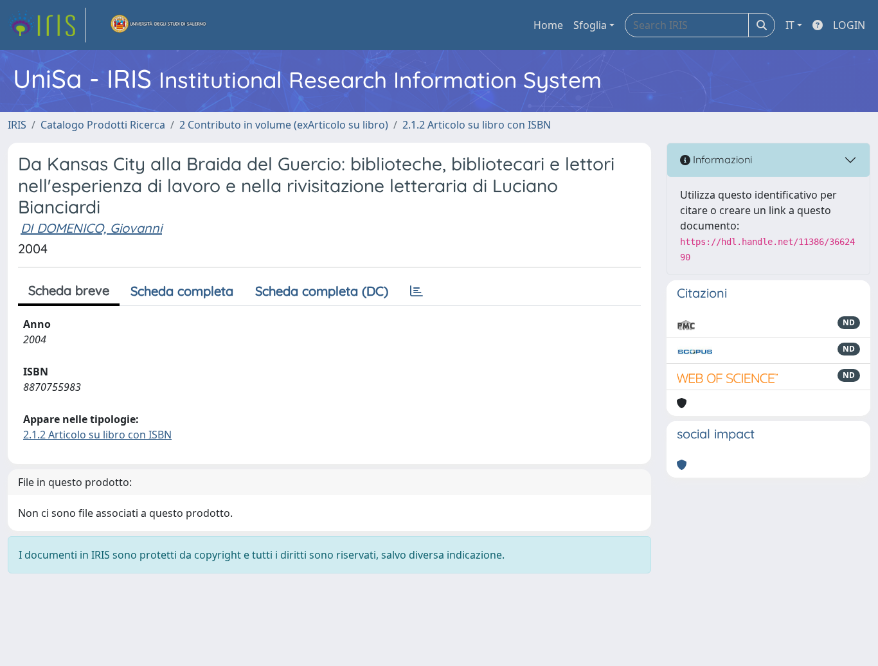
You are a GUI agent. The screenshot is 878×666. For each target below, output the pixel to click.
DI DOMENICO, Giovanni (91, 228)
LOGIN (849, 25)
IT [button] (789, 25)
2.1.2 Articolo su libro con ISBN (476, 125)
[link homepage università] (158, 25)
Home (548, 25)
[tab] (416, 291)
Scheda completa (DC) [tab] (321, 291)
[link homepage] (47, 25)
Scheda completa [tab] (181, 291)
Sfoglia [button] (590, 25)
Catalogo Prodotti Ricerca (102, 125)
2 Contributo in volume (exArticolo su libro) (283, 125)
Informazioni (721, 159)
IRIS (17, 125)
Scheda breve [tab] (68, 290)
